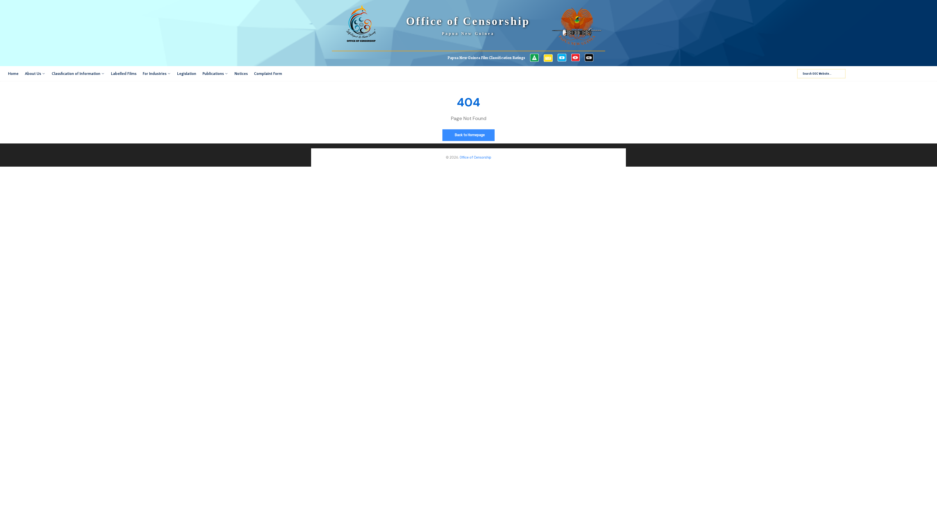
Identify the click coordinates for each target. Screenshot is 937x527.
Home (13, 73)
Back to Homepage (469, 135)
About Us (33, 73)
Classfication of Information (76, 73)
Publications (213, 73)
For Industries (154, 73)
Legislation (186, 73)
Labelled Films (123, 73)
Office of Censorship (475, 157)
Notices (241, 73)
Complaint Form (268, 73)
